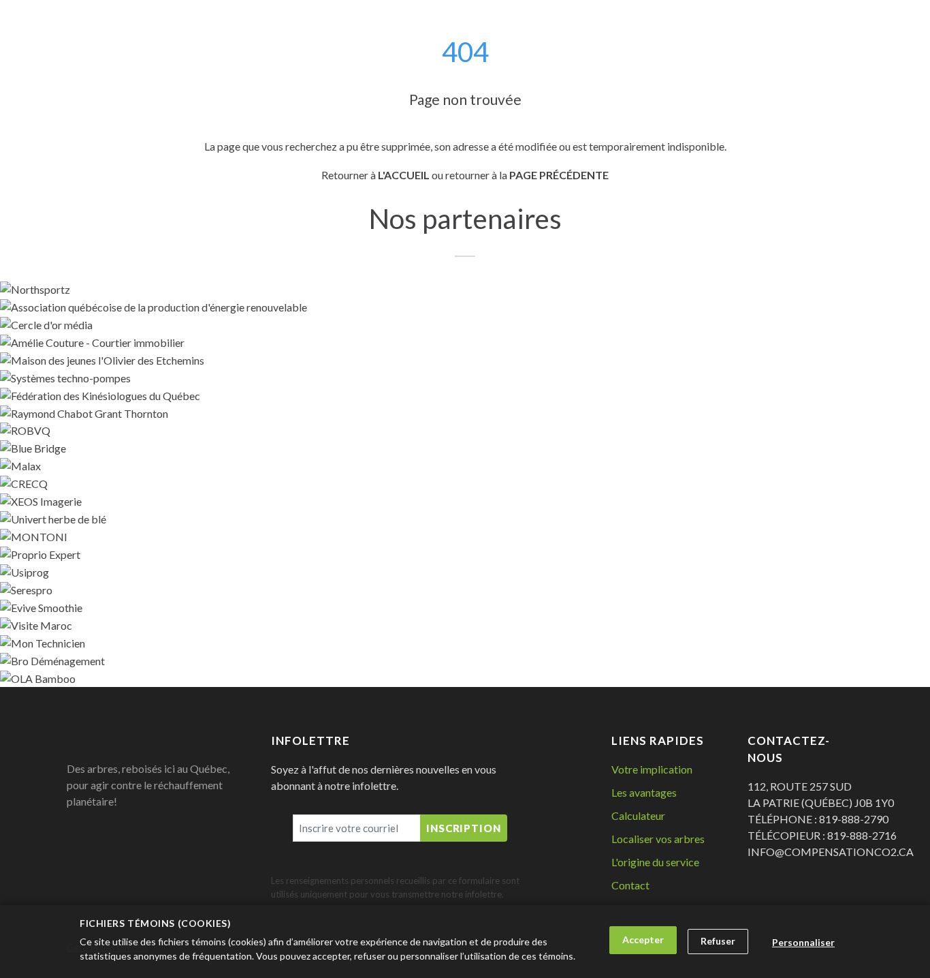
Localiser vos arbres (658, 838)
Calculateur (638, 815)
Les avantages (644, 792)
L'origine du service (655, 861)
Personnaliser (803, 942)
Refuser (718, 941)
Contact (630, 884)
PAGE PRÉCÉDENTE (559, 174)
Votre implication (651, 769)
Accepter (643, 939)
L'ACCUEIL (404, 174)
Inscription (463, 828)
